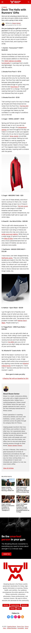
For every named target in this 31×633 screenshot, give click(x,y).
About (26, 628)
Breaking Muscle (11, 626)
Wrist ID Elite (8, 238)
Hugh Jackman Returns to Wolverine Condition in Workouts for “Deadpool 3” (8, 507)
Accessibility (21, 628)
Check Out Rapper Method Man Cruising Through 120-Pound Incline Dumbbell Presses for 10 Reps (22, 508)
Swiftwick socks (7, 258)
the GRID (11, 342)
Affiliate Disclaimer (12, 628)
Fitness (4, 7)
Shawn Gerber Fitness (15, 445)
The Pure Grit (23, 106)
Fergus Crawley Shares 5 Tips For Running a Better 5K (8, 489)
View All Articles (8, 468)
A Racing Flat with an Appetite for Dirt (15, 378)
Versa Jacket (14, 136)
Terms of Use (20, 626)
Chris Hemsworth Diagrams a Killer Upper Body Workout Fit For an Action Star (22, 490)
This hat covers (22, 206)
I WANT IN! (6, 554)
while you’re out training (10, 234)
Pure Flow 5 (15, 87)
